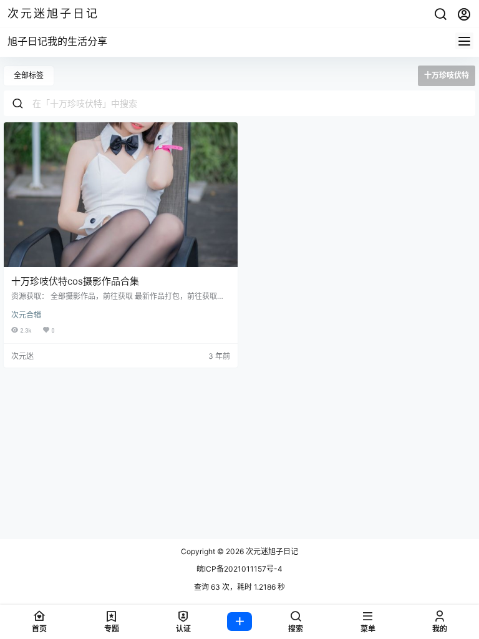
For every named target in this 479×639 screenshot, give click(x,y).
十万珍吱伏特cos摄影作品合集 (75, 281)
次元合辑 (26, 315)
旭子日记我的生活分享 (57, 41)
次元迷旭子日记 (271, 551)
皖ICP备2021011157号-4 (239, 568)
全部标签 (29, 75)
